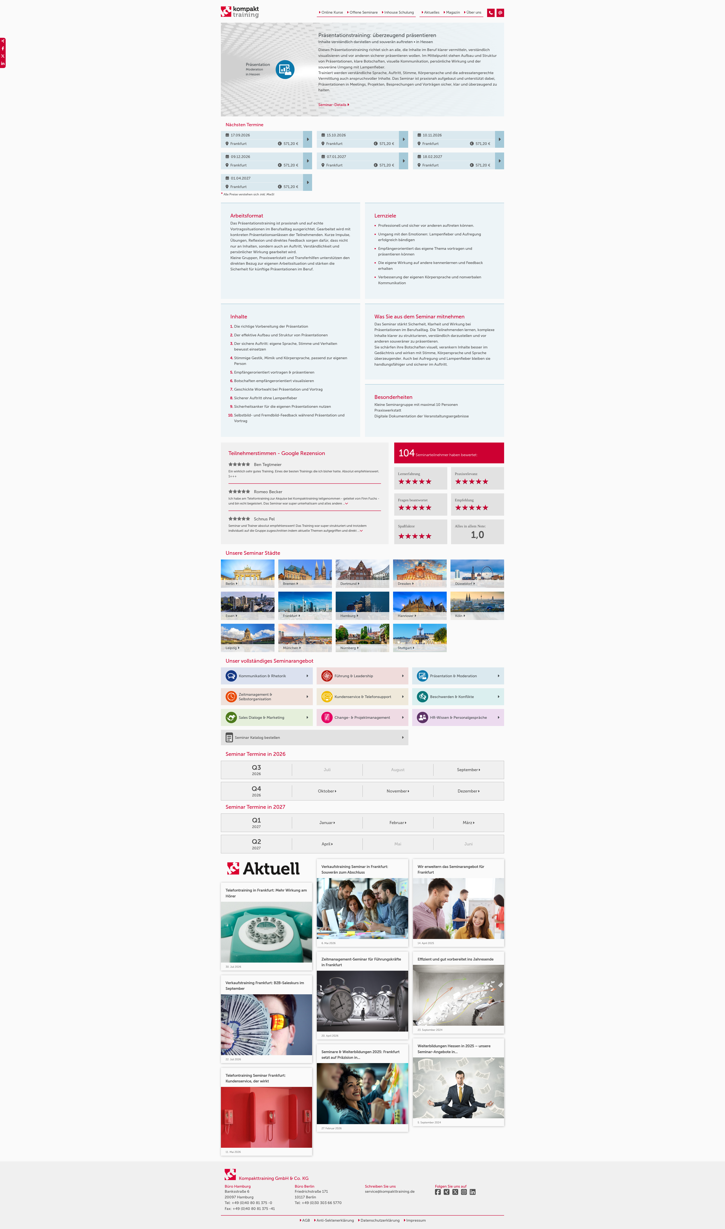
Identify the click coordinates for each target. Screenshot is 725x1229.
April (326, 844)
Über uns (474, 12)
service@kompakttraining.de (390, 1191)
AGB (305, 1220)
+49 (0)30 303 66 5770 (322, 1202)
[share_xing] (3, 41)
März (467, 822)
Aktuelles (432, 12)
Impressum (415, 1220)
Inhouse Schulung (399, 12)
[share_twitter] (3, 56)
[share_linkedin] (3, 64)
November (397, 791)
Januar (326, 822)
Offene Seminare (364, 12)
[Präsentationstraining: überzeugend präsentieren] (491, 13)
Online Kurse (332, 12)
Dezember (467, 791)
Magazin (453, 12)
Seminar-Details (332, 104)
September (467, 769)
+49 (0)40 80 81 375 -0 (252, 1202)
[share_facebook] (3, 49)
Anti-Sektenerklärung (335, 1220)
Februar (396, 822)
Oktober (326, 791)
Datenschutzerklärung (380, 1220)
